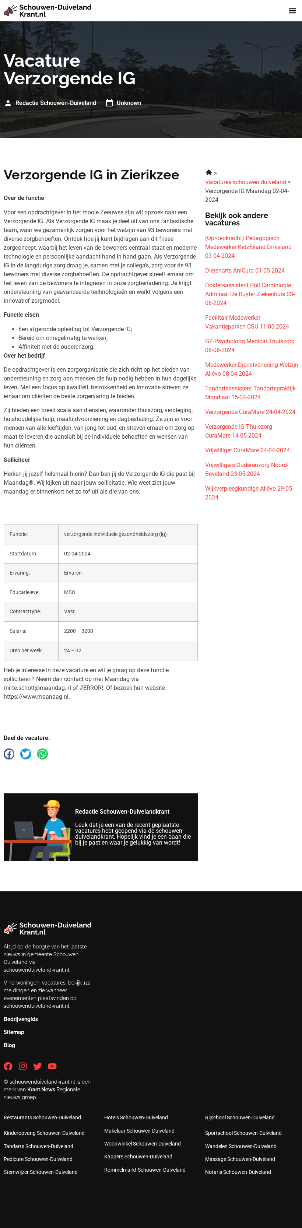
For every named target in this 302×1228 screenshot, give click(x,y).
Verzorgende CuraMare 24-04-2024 (250, 411)
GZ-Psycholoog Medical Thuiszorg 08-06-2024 (250, 346)
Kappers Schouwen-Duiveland (138, 1156)
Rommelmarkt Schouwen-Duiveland (145, 1170)
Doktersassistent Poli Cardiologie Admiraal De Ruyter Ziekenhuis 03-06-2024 (250, 294)
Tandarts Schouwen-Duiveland (38, 1146)
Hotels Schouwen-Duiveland (136, 1117)
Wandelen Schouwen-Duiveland (241, 1146)
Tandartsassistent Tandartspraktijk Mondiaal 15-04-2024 (250, 393)
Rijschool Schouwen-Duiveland (240, 1117)
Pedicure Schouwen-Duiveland (38, 1159)
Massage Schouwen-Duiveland (240, 1159)
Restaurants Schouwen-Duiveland (42, 1117)
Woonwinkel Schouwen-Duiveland (142, 1144)
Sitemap (14, 1032)
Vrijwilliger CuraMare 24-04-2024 (247, 450)
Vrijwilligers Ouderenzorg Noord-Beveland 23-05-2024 (246, 469)
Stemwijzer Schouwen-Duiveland (41, 1172)
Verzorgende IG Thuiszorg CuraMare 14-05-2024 (238, 431)
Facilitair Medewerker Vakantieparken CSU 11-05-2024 (247, 322)
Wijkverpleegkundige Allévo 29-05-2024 (249, 493)
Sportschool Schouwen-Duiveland (243, 1133)
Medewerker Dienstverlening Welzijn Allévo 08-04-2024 (251, 369)
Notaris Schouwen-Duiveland (238, 1172)
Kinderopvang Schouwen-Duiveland (44, 1133)
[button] (292, 11)
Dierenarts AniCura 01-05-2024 (245, 270)
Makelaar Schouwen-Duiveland (139, 1131)
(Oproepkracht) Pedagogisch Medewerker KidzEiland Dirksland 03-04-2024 (248, 247)
